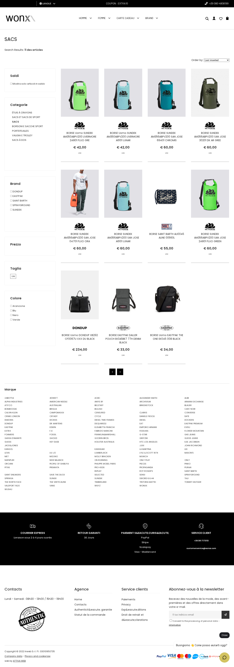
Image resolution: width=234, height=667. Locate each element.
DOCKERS (189, 419)
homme (83, 18)
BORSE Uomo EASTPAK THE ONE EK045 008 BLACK (166, 337)
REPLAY (98, 471)
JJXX (141, 445)
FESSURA (143, 430)
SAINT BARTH (19, 200)
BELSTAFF (99, 405)
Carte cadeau (125, 18)
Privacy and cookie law (37, 656)
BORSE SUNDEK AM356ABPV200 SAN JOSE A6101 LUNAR (123, 237)
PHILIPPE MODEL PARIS (105, 463)
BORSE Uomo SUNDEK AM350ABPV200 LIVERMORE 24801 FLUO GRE (79, 136)
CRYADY (54, 416)
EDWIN (53, 427)
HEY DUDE (54, 441)
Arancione (18, 306)
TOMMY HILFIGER (192, 482)
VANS (52, 485)
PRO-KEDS (100, 467)
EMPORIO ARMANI (148, 427)
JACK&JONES (11, 445)
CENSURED (100, 412)
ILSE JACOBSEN (191, 441)
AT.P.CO (8, 405)
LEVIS (7, 452)
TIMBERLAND (100, 482)
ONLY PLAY (144, 460)
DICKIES (53, 419)
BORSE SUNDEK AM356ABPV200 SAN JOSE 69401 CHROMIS (167, 136)
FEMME (102, 18)
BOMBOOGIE (11, 408)
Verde (16, 319)
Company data (13, 656)
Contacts (80, 604)
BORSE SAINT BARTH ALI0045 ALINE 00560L (166, 235)
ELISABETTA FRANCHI (105, 427)
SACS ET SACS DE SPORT (26, 117)
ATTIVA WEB (19, 660)
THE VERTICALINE (58, 482)
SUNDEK (17, 209)
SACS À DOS (19, 140)
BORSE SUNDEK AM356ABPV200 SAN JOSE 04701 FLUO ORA (80, 237)
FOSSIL (53, 434)
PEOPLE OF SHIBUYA (59, 463)
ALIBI (186, 398)
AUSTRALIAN (55, 405)
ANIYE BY (99, 401)
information (175, 625)
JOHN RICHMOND (193, 445)
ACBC (97, 398)
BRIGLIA (53, 408)
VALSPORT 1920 (12, 485)
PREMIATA (54, 467)
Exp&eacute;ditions (134, 609)
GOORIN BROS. (102, 438)
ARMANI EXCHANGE (194, 401)
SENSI (142, 474)
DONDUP (17, 191)
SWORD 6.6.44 (146, 478)
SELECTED (99, 474)
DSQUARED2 (100, 423)
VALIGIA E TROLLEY (22, 135)
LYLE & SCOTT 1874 (148, 452)
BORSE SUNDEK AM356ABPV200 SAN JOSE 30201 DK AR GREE (210, 136)
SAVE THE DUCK (57, 474)
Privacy (126, 604)
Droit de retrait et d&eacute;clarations (135, 617)
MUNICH (143, 456)
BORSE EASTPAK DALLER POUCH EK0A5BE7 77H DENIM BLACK (123, 338)
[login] (214, 19)
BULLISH (98, 408)
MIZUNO (54, 456)
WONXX (143, 485)
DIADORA (9, 419)
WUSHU (8, 489)
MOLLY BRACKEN (103, 456)
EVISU (187, 427)
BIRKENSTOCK (146, 405)
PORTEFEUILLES (20, 131)
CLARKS (143, 412)
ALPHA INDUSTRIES (13, 401)
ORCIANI (9, 463)
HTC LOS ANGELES (148, 441)
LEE (186, 449)
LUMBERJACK (101, 452)
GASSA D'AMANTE (13, 438)
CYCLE (98, 416)
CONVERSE (189, 412)
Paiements (128, 599)
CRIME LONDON (12, 416)
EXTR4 (8, 430)
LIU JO (53, 452)
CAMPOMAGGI (57, 412)
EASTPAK (17, 196)
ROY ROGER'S (146, 471)
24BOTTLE (9, 398)
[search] (207, 19)
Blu (14, 310)
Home (78, 599)
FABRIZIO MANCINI (104, 430)
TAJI (186, 478)
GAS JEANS (189, 434)
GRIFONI (143, 438)
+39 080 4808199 (219, 3)
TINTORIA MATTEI (147, 482)
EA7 (141, 423)
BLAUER (188, 405)
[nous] (220, 19)
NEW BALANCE (56, 460)
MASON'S (189, 452)
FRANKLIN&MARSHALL (105, 434)
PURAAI (187, 467)
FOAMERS (9, 434)
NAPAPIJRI (9, 460)
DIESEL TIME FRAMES (104, 419)
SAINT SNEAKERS (13, 474)
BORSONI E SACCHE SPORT (27, 126)
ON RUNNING (101, 460)
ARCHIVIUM (145, 401)
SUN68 (53, 478)
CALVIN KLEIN (11, 412)
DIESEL (142, 419)
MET (7, 456)
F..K (51, 430)
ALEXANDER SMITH (148, 398)
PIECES (142, 463)
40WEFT (54, 398)
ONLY (187, 460)
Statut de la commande (89, 615)
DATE (186, 416)
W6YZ (98, 485)
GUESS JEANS (191, 438)
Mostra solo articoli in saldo (28, 83)
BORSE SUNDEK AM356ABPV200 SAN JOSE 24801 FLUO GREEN (210, 237)
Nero (15, 315)
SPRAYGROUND (21, 205)
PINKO (187, 463)
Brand (149, 18)
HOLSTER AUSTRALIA (104, 441)
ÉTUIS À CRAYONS (22, 112)
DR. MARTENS (56, 423)
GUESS (8, 441)
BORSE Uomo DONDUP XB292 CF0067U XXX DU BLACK (80, 337)
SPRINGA (9, 478)
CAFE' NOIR (189, 408)
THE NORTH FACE (13, 482)
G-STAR (143, 434)
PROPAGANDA (146, 467)
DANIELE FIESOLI (147, 416)
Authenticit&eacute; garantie (93, 609)
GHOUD (53, 438)
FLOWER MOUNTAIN (194, 430)
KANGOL (9, 449)
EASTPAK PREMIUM (193, 423)
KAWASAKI (100, 449)
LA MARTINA (145, 449)
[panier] (227, 19)
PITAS (7, 467)
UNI (13, 276)
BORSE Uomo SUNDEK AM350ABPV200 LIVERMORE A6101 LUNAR (123, 136)
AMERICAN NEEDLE (58, 401)
